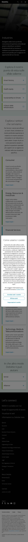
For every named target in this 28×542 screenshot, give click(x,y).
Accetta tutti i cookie (14, 294)
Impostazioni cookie (14, 302)
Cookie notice (20, 289)
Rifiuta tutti (14, 298)
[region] (14, 271)
